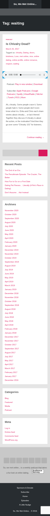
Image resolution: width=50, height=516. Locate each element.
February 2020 (11, 242)
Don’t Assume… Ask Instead (17, 192)
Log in (7, 428)
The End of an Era (12, 170)
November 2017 (11, 341)
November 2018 (11, 297)
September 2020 (12, 218)
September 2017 (12, 349)
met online (24, 56)
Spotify (20, 94)
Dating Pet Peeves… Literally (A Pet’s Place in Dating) (24, 187)
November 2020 (11, 210)
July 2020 (9, 226)
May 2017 (9, 360)
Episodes (25, 500)
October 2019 (10, 258)
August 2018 (10, 309)
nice (31, 56)
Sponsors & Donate (25, 488)
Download (38, 84)
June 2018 (9, 317)
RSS (17, 97)
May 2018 (9, 321)
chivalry (19, 53)
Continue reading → (35, 137)
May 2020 (9, 234)
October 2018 (10, 301)
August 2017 (10, 353)
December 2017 (11, 337)
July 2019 (9, 270)
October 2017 (10, 345)
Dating (26, 53)
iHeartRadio (29, 94)
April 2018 (9, 325)
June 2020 (9, 230)
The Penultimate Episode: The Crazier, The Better (23, 176)
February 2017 (11, 372)
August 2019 (10, 266)
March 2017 (10, 368)
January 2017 (10, 376)
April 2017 (9, 364)
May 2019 (9, 278)
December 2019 (11, 250)
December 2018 (11, 293)
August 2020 (10, 222)
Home (25, 496)
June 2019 (9, 274)
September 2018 (12, 305)
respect (9, 64)
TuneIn (11, 97)
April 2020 (9, 238)
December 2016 (11, 380)
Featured (9, 402)
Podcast (9, 39)
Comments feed (11, 436)
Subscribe (25, 492)
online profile (17, 60)
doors (32, 53)
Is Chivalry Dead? (18, 44)
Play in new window (23, 84)
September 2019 (12, 262)
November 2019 (11, 254)
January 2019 (10, 289)
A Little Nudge (25, 505)
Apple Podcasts (23, 91)
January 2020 (10, 246)
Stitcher (39, 94)
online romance (30, 60)
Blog (7, 398)
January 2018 (10, 333)
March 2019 (10, 285)
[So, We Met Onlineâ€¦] (38, 473)
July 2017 (9, 356)
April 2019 (9, 282)
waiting (16, 64)
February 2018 (11, 329)
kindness (9, 56)
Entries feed (10, 432)
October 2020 (10, 214)
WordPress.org (11, 440)
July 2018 (9, 313)
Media (7, 406)
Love (16, 56)
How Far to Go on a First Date (17, 181)
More (23, 97)
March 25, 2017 (12, 49)
